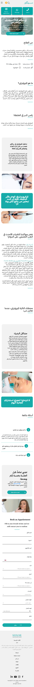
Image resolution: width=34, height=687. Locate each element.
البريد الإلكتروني (28, 548)
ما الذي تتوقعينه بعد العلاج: (21, 429)
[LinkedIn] (12, 676)
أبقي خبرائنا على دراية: (22, 455)
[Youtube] (15, 677)
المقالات (17, 664)
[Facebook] (23, 677)
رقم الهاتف (29, 557)
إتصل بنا (17, 670)
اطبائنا (17, 661)
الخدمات (30, 591)
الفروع (17, 667)
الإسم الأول (29, 532)
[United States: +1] (4, 560)
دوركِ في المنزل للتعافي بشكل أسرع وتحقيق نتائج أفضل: (14, 447)
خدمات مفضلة (17, 655)
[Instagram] (19, 677)
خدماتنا (17, 653)
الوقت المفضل (28, 600)
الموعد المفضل (29, 608)
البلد (31, 565)
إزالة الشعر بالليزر (16, 483)
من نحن (17, 658)
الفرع (30, 574)
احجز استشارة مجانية (14, 33)
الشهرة (30, 540)
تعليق (30, 616)
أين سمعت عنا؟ (28, 582)
